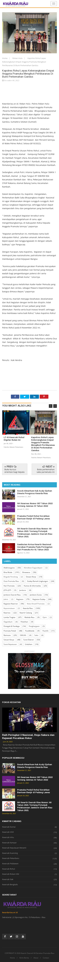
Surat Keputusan (10, 644)
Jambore (22, 590)
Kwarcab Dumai (8, 827)
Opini (45, 617)
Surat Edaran (28, 639)
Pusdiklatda (29, 631)
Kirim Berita (24, 958)
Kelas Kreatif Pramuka (36, 603)
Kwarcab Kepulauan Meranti (14, 848)
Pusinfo (45, 631)
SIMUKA (23, 635)
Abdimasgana (9, 568)
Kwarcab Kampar (9, 843)
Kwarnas (7, 613)
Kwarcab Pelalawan (10, 864)
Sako (36, 635)
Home (5, 58)
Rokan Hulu (17, 58)
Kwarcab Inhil (8, 832)
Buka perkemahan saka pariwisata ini (46, 470)
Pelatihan (24, 622)
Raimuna (7, 635)
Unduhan (28, 644)
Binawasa (26, 572)
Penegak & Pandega (12, 626)
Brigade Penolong (11, 577)
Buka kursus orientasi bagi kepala (14, 470)
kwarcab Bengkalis (10, 884)
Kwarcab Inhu (8, 837)
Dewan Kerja (31, 577)
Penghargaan (34, 626)
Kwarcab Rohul (8, 869)
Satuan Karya (9, 639)
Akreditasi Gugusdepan (33, 568)
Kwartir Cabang (26, 613)
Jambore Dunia (36, 595)
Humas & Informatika (32, 586)
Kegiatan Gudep (39, 599)
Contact (46, 958)
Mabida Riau (29, 617)
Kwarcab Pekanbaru (10, 858)
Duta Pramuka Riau (11, 581)
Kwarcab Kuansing (10, 853)
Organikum (8, 622)
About (36, 958)
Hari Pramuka (9, 586)
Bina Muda (8, 572)
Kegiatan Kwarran (11, 603)
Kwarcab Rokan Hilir (10, 874)
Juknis (6, 599)
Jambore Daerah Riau (12, 595)
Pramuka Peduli (10, 631)
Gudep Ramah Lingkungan (37, 581)
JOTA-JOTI (7, 590)
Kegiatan (19, 599)
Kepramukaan (9, 608)
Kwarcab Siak (7, 879)
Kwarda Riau (28, 608)
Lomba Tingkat (9, 617)
